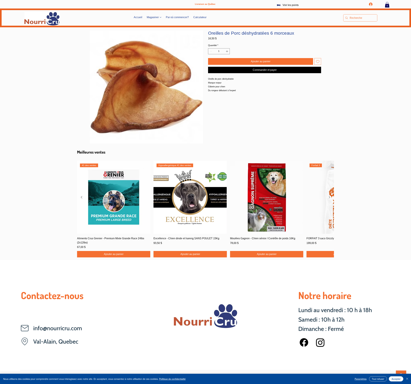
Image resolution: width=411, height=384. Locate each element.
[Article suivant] (329, 197)
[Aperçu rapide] (266, 197)
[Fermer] (407, 378)
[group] (205, 209)
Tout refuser (378, 378)
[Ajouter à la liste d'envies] (317, 61)
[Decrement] (211, 51)
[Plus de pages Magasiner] (160, 17)
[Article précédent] (81, 197)
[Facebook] (304, 342)
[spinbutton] (219, 51)
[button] (387, 5)
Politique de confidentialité (172, 378)
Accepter (396, 378)
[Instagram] (320, 342)
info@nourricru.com (57, 328)
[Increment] (227, 51)
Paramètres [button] (361, 378)
